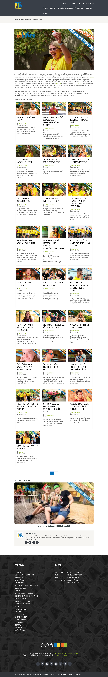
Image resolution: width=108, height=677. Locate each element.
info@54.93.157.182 (61, 655)
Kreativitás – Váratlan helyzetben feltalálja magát (79, 120)
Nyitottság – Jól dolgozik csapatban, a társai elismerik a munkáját (79, 286)
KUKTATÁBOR (18, 622)
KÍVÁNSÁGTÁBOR (20, 599)
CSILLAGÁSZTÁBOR (20, 617)
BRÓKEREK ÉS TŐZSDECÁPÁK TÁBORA (26, 596)
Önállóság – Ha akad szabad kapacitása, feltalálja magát (25, 367)
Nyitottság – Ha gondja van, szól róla (53, 284)
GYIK (56, 575)
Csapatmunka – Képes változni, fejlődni (25, 160)
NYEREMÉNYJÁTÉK (73, 583)
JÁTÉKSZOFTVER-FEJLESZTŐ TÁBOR (26, 585)
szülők (91, 78)
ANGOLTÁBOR (18, 577)
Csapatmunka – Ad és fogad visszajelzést (51, 160)
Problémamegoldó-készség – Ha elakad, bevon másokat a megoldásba (78, 202)
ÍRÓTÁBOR (17, 612)
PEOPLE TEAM (23, 123)
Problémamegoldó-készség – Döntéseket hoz (26, 243)
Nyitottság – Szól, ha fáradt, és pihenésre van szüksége (80, 243)
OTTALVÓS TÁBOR (73, 572)
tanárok (58, 83)
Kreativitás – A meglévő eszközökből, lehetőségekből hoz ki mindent (53, 121)
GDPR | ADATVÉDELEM (73, 675)
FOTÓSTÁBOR (18, 606)
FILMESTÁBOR (19, 580)
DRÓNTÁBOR (18, 591)
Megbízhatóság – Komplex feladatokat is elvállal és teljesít (27, 406)
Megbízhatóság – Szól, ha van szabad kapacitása (27, 447)
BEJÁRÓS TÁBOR (72, 580)
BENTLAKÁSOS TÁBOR (74, 575)
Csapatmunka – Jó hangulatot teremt (51, 199)
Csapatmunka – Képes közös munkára (25, 199)
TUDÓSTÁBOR (19, 614)
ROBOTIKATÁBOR (20, 588)
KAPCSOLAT (59, 572)
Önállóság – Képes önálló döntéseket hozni (51, 367)
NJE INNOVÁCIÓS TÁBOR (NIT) (24, 575)
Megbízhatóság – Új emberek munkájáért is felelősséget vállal (79, 367)
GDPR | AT (61, 675)
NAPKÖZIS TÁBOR (73, 577)
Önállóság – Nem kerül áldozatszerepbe (79, 326)
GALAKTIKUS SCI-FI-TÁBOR (23, 601)
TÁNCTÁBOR (18, 628)
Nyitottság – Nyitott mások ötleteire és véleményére (26, 327)
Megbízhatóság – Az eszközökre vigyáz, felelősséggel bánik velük (51, 408)
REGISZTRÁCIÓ (60, 580)
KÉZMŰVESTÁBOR (20, 609)
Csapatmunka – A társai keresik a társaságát (79, 160)
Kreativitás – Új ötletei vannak (26, 118)
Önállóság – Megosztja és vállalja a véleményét (54, 326)
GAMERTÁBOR (19, 583)
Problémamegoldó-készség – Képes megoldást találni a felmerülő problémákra (53, 244)
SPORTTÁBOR (18, 625)
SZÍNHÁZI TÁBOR (20, 620)
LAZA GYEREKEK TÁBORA (22, 604)
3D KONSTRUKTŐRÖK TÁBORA (24, 593)
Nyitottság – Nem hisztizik (24, 284)
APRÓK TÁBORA (19, 630)
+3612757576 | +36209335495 (67, 653)
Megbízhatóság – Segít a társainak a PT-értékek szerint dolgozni (79, 406)
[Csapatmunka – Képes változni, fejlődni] (54, 49)
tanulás (79, 83)
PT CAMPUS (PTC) (20, 572)
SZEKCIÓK (58, 577)
